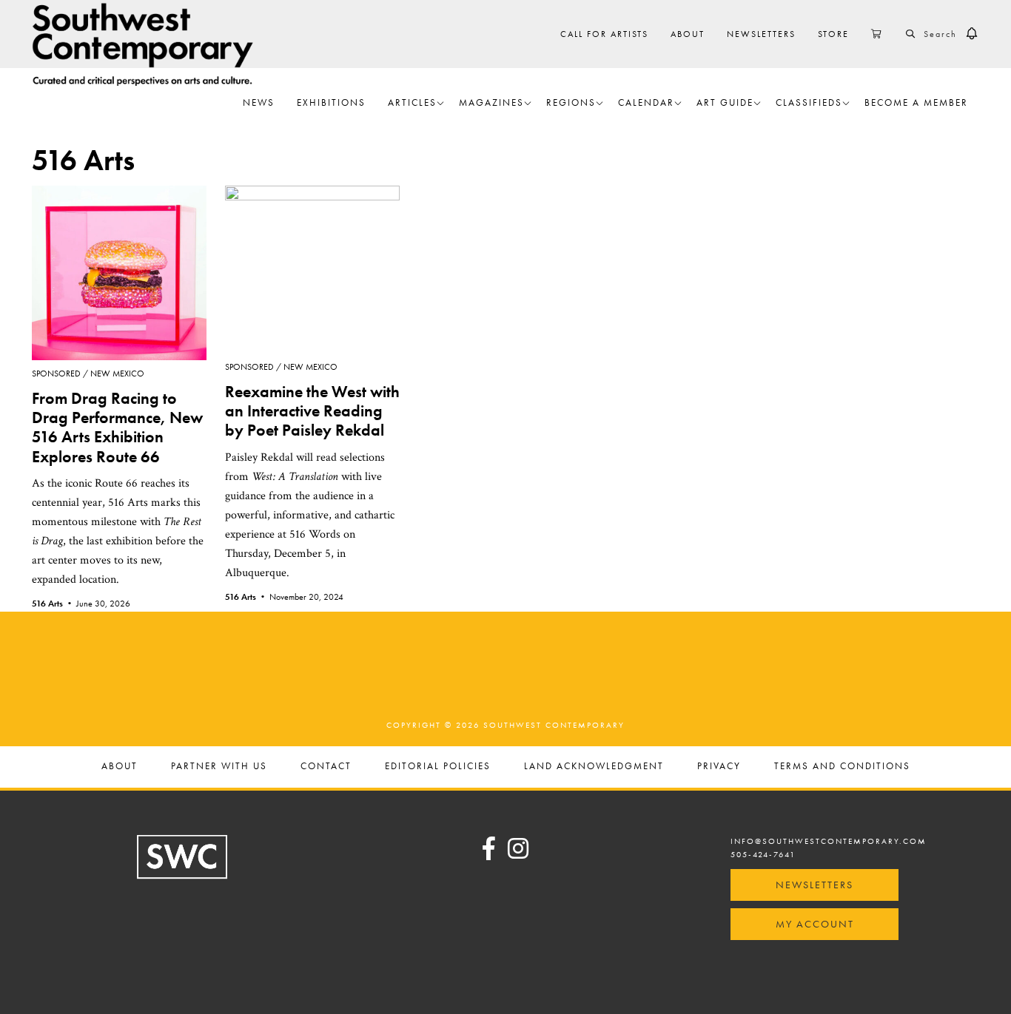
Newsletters (814, 884)
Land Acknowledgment (594, 766)
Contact (326, 766)
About (119, 766)
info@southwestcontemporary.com (828, 841)
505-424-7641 (763, 854)
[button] (971, 34)
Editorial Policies (438, 766)
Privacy (719, 766)
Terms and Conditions (842, 766)
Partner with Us (219, 766)
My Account (815, 923)
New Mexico (117, 373)
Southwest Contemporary (143, 44)
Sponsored (56, 373)
